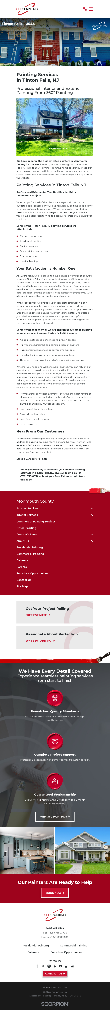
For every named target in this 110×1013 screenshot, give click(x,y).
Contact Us (53, 973)
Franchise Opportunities (66, 952)
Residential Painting (35, 945)
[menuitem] (53, 508)
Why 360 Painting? (53, 816)
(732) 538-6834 (55, 928)
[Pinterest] (55, 966)
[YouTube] (60, 966)
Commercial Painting (73, 945)
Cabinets (33, 952)
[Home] (27, 9)
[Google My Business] (72, 966)
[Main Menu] (91, 9)
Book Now (54, 892)
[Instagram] (49, 966)
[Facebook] (37, 966)
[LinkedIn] (66, 966)
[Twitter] (43, 966)
